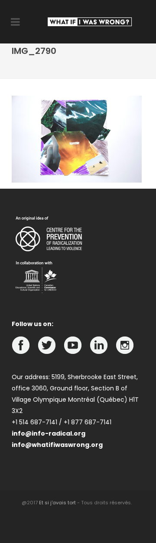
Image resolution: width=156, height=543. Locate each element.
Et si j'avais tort (57, 502)
